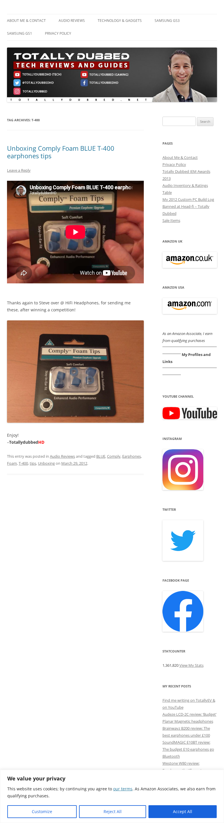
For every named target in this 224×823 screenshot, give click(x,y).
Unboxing (46, 463)
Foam (12, 463)
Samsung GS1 (19, 33)
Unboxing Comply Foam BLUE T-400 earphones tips (60, 152)
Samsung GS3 (167, 20)
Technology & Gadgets (120, 20)
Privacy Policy (58, 33)
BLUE (100, 456)
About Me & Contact (26, 20)
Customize (42, 811)
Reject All (113, 811)
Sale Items (171, 220)
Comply (113, 456)
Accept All (182, 811)
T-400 (23, 463)
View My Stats (191, 665)
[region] (112, 796)
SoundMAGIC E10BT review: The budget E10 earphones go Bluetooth (188, 749)
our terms (122, 789)
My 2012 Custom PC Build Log (188, 199)
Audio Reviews (72, 20)
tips (33, 463)
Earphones (131, 456)
